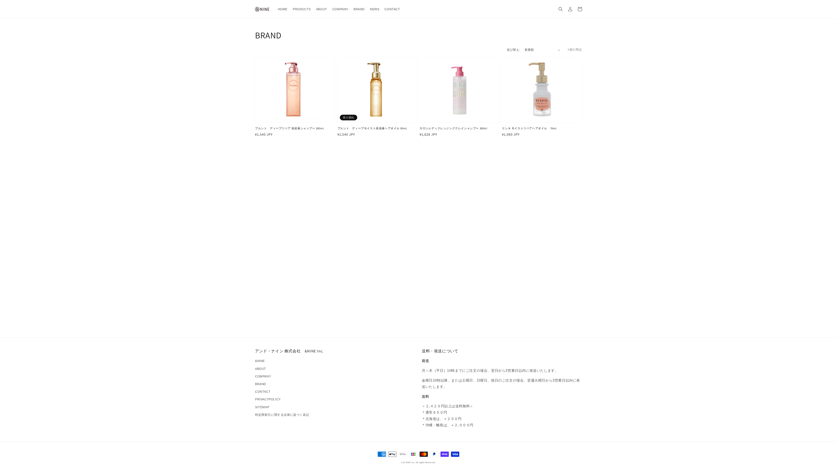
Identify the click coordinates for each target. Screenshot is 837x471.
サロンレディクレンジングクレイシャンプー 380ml (453, 128)
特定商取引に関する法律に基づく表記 (282, 414)
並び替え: (513, 50)
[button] (560, 9)
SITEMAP (262, 407)
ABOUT (260, 368)
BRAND (260, 384)
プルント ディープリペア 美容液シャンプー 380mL (289, 128)
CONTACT (262, 391)
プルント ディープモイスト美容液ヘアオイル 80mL (372, 128)
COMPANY (263, 376)
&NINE (260, 361)
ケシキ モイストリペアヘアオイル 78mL (529, 128)
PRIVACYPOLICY (268, 399)
